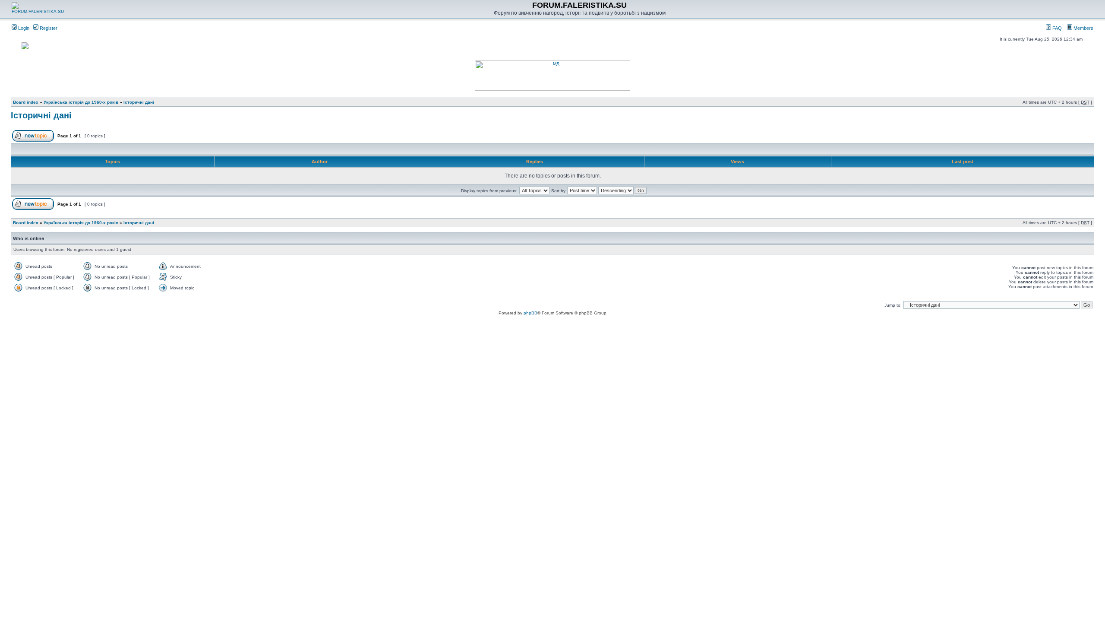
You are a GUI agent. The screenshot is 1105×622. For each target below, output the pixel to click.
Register (47, 28)
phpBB (530, 313)
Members (1082, 28)
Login (23, 28)
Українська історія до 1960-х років (81, 102)
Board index (25, 102)
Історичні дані (138, 102)
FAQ (1056, 28)
